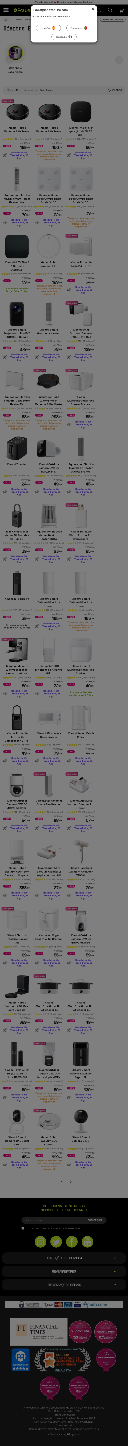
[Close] (93, 9)
